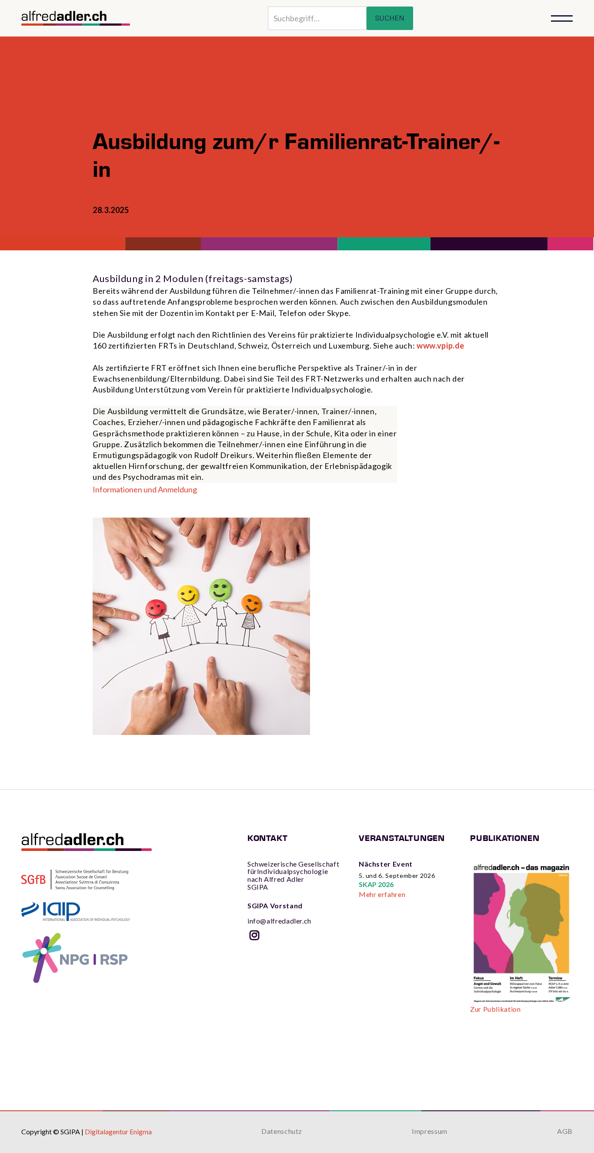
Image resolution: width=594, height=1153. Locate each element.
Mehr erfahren (382, 894)
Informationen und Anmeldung (145, 489)
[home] (75, 18)
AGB (565, 1131)
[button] (562, 18)
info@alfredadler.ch (279, 913)
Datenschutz (281, 1131)
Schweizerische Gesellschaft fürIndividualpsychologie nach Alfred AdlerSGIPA (293, 875)
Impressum (429, 1131)
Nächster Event (386, 864)
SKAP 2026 (376, 884)
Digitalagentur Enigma (118, 1131)
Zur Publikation (495, 1009)
